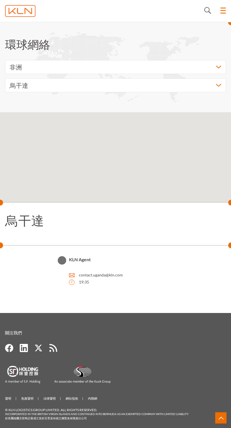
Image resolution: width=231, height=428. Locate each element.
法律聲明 (49, 398)
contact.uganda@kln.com (101, 274)
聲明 (8, 398)
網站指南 (72, 398)
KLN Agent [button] (80, 259)
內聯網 (92, 398)
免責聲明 (27, 398)
